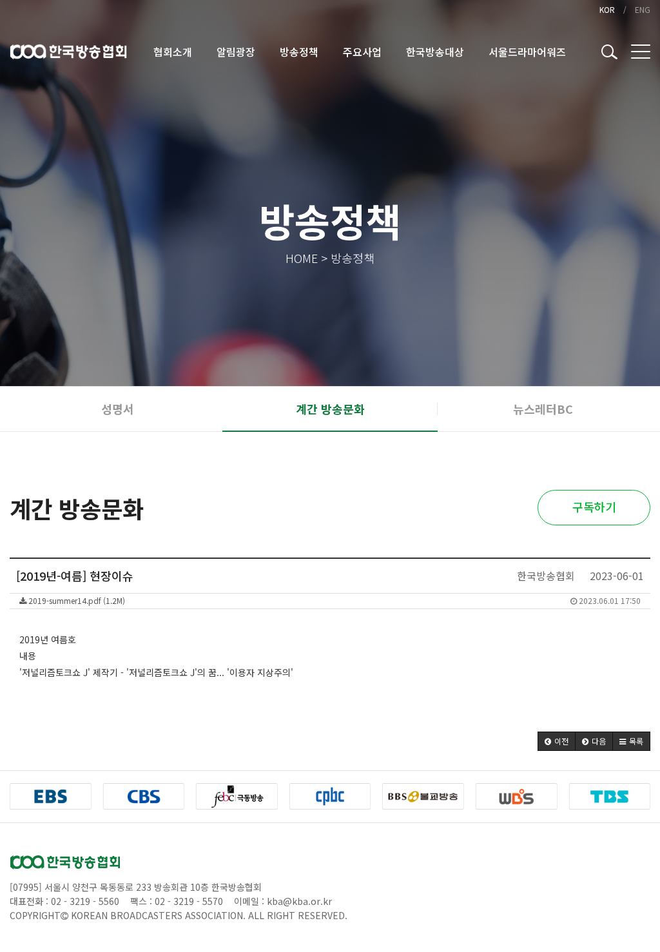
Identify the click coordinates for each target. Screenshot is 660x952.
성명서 (117, 408)
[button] (557, 741)
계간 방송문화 (330, 408)
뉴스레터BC (543, 408)
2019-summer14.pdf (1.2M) (333, 600)
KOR (607, 9)
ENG (642, 9)
